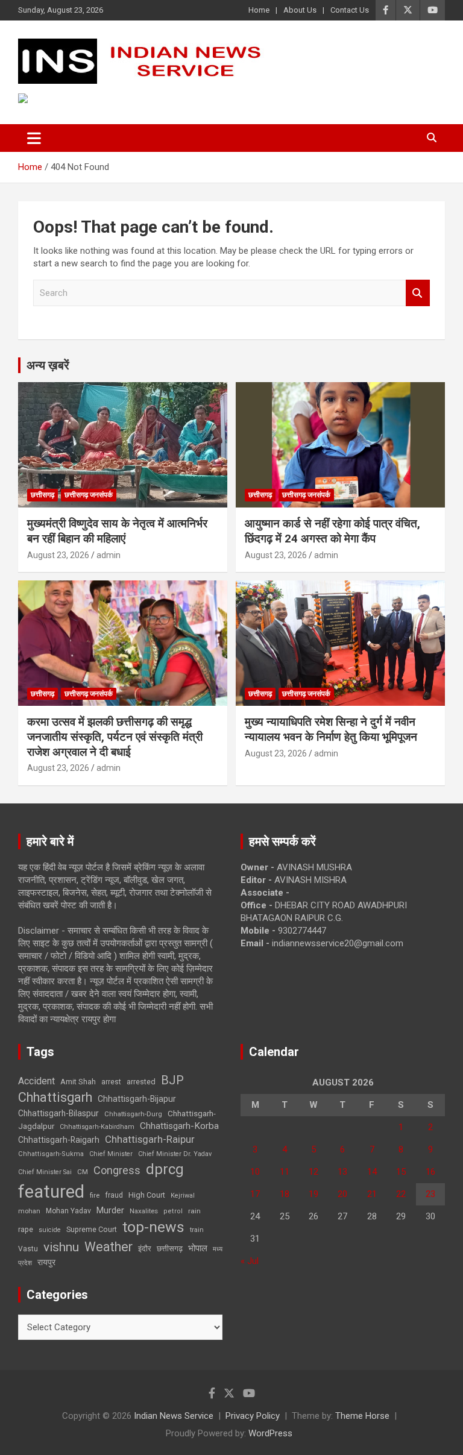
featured (51, 1191)
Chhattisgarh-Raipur (150, 1139)
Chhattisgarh (55, 1097)
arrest (111, 1082)
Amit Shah (78, 1081)
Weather (108, 1246)
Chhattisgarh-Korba (179, 1125)
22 (401, 1194)
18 (284, 1194)
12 (313, 1171)
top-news (153, 1227)
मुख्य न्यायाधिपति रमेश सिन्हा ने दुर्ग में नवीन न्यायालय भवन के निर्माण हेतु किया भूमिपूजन (331, 729)
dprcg (165, 1169)
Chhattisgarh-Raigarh (58, 1140)
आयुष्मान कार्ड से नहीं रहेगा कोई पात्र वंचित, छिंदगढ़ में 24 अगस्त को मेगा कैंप (332, 531)
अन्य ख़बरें (48, 365)
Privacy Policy (252, 1415)
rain (194, 1211)
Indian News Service (173, 1415)
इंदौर (144, 1248)
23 (430, 1194)
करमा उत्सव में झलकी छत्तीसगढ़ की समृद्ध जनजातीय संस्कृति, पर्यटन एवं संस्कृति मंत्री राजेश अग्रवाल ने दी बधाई (115, 736)
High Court (146, 1194)
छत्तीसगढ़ (170, 1248)
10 (255, 1171)
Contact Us (349, 9)
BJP (172, 1080)
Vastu (28, 1249)
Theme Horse (362, 1415)
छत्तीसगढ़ (42, 495)
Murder (110, 1210)
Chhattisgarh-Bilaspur (58, 1113)
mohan (29, 1211)
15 (401, 1171)
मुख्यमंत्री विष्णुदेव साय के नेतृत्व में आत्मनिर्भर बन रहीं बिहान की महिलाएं (117, 531)
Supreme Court (91, 1229)
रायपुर (46, 1262)
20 (342, 1194)
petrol (173, 1211)
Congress (116, 1170)
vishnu (61, 1247)
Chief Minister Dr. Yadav (175, 1154)
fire (94, 1195)
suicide (50, 1230)
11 (284, 1171)
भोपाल (197, 1248)
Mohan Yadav (68, 1211)
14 (372, 1171)
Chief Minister (111, 1154)
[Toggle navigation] (34, 138)
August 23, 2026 (58, 555)
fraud (114, 1195)
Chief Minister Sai (45, 1172)
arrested (141, 1081)
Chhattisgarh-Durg (133, 1114)
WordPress (270, 1433)
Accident (36, 1081)
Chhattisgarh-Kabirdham (97, 1127)
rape (25, 1229)
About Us (300, 9)
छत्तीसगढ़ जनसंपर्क (89, 495)
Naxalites (144, 1211)
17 (255, 1194)
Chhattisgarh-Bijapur (137, 1099)
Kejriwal (183, 1195)
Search (418, 293)
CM (82, 1171)
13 (342, 1171)
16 (430, 1171)
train (197, 1230)
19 (313, 1194)
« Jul (250, 1260)
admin (108, 555)
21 (372, 1194)
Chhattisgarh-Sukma (51, 1154)
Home (258, 9)
